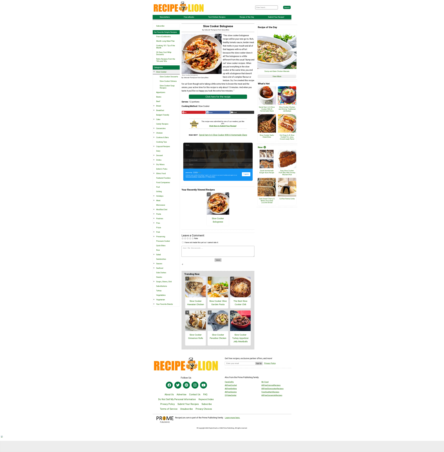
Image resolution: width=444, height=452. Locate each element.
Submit (222, 241)
